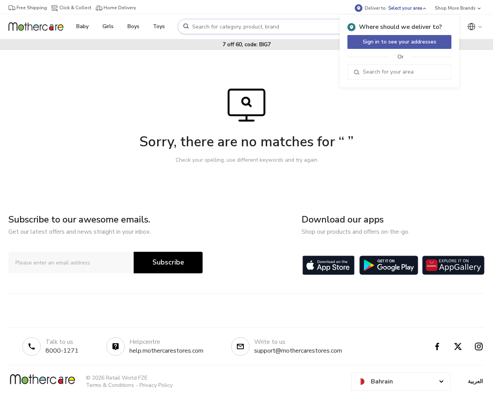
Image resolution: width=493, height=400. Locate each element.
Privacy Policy (156, 385)
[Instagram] (479, 346)
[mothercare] (39, 26)
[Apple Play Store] (328, 265)
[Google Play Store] (388, 265)
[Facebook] (437, 346)
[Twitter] (458, 346)
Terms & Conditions (110, 385)
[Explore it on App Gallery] (453, 265)
